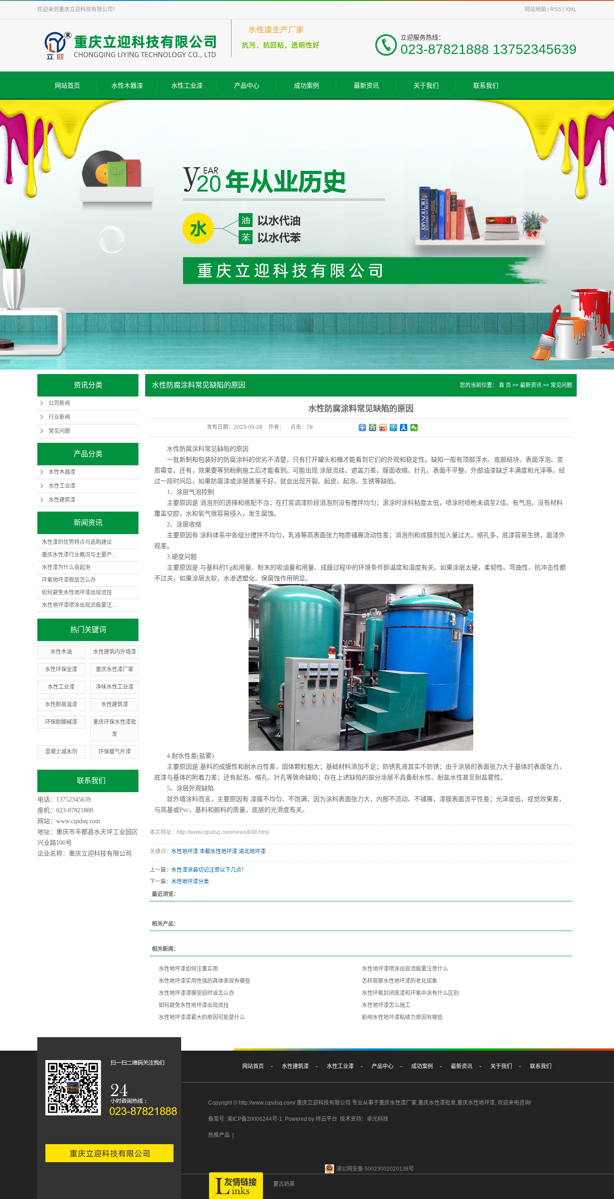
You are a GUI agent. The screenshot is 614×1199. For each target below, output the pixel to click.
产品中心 (246, 85)
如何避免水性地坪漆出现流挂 (77, 592)
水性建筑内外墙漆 (114, 652)
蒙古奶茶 (284, 1184)
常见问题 (59, 431)
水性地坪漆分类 (190, 881)
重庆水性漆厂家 (114, 669)
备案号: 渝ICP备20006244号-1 (245, 1119)
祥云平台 (326, 1119)
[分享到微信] (414, 427)
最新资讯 (366, 85)
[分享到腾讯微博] (393, 427)
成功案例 (306, 85)
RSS (555, 9)
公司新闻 (59, 403)
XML (571, 9)
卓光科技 (377, 1119)
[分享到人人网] (404, 427)
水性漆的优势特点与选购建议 (77, 542)
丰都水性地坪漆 (218, 851)
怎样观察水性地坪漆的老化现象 (399, 981)
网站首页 (67, 85)
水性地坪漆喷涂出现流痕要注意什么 (405, 969)
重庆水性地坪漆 (476, 1103)
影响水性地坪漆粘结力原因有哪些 (402, 1017)
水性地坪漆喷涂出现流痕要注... (79, 605)
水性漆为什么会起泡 (66, 567)
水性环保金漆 (61, 669)
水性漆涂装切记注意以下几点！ (209, 870)
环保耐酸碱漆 (61, 722)
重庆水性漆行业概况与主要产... (79, 555)
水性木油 (61, 652)
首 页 (505, 385)
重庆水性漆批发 (437, 1103)
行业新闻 (59, 417)
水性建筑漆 (62, 500)
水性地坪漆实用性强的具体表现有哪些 (204, 981)
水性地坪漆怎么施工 (386, 1005)
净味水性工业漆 (114, 687)
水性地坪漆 (184, 851)
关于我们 (426, 85)
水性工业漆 (187, 85)
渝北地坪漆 (252, 851)
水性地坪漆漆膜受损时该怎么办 (196, 993)
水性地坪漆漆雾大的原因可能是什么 (202, 1017)
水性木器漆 (127, 85)
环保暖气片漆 (114, 752)
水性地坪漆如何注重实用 (188, 969)
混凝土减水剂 (61, 752)
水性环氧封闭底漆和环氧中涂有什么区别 (410, 993)
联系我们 (485, 85)
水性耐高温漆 (61, 704)
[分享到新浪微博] (383, 427)
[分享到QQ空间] (373, 427)
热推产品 (219, 1135)
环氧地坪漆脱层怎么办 (69, 580)
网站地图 (535, 9)
